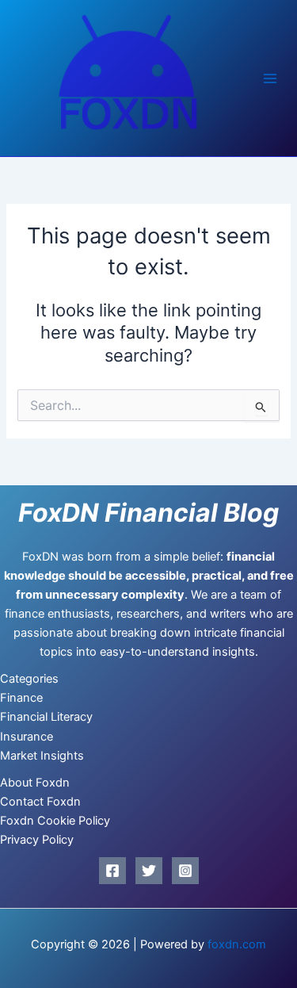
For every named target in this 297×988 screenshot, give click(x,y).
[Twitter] (148, 870)
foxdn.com (237, 944)
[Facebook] (112, 870)
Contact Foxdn (40, 802)
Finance (21, 698)
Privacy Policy (37, 840)
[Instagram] (185, 870)
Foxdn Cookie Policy (55, 821)
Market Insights (42, 756)
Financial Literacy (46, 717)
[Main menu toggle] (270, 78)
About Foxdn (35, 782)
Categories (29, 679)
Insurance (26, 737)
